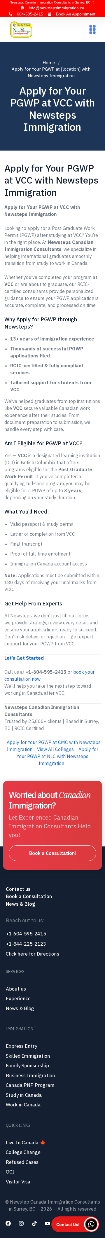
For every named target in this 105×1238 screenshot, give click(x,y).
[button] (92, 29)
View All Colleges (55, 749)
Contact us (19, 889)
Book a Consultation (29, 896)
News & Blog (20, 904)
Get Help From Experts (33, 603)
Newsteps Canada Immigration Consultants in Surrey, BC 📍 (52, 2)
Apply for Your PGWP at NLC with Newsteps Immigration (57, 756)
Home (49, 62)
